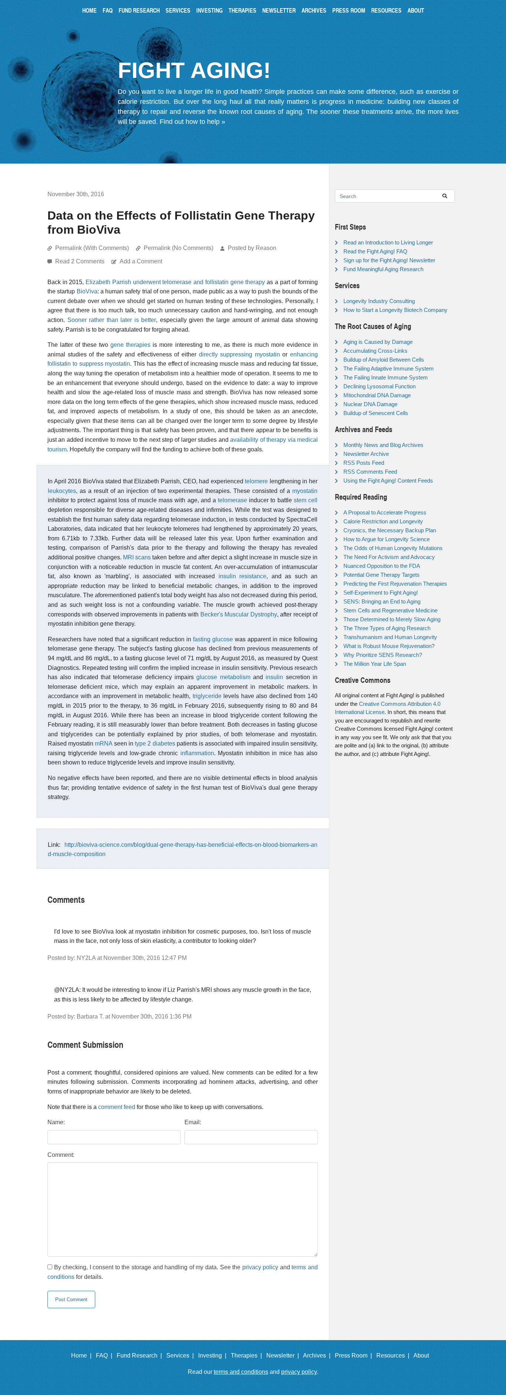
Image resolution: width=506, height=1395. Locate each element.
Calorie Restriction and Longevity (383, 521)
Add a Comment (141, 261)
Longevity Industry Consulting (379, 301)
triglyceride (207, 696)
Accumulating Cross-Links (375, 351)
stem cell (305, 500)
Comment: (60, 1155)
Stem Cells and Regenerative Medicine (390, 610)
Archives (314, 10)
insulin (274, 677)
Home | (82, 1355)
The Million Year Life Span (374, 664)
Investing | (213, 1355)
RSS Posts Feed (363, 463)
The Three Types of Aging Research (386, 628)
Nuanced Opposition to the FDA (381, 566)
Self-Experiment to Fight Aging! (380, 592)
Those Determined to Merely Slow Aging (391, 619)
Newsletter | (284, 1355)
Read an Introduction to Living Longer (388, 242)
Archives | (318, 1355)
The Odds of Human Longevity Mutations (393, 548)
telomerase (232, 500)
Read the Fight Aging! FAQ (375, 251)
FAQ (108, 10)
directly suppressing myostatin (239, 354)
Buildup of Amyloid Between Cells (383, 359)
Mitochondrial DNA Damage (377, 395)
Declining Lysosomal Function (379, 386)
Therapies (242, 10)
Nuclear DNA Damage (370, 404)
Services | (181, 1355)
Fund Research (139, 10)
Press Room (348, 10)
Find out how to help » (192, 121)
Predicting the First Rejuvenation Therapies (395, 583)
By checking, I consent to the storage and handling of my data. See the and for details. (182, 1272)
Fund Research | (141, 1355)
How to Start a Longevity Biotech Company (395, 310)
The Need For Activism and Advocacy (389, 557)
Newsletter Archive (366, 454)
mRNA (104, 743)
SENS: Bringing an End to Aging (381, 601)
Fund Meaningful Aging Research (383, 269)
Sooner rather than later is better (111, 320)
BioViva (87, 291)
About (415, 10)
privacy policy (260, 1267)
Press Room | (355, 1355)
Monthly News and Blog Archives (383, 445)
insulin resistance (243, 576)
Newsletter (279, 10)
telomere (256, 481)
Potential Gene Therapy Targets (381, 575)
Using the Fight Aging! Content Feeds (388, 480)
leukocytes (62, 491)
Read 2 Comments (80, 261)
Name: (56, 1122)
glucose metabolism (223, 677)
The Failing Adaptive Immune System (388, 368)
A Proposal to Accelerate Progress (384, 512)
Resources (386, 10)
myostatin (304, 491)
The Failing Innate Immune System (385, 377)
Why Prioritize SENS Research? (382, 655)
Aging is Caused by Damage (378, 342)
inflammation (197, 753)
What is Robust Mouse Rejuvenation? (389, 646)
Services (178, 10)
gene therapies (130, 345)
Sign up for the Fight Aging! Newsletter (389, 260)
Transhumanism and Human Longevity (390, 637)
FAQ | (105, 1355)
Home (89, 10)
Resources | (394, 1355)
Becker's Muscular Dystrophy (238, 614)
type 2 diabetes (155, 743)
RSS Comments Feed (370, 471)
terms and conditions (241, 1372)
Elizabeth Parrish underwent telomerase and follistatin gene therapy (175, 282)
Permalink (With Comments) (92, 248)
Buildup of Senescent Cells (375, 413)
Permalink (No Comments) (178, 248)
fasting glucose (213, 639)
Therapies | (248, 1355)
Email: (192, 1122)
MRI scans (137, 557)
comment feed (116, 1107)
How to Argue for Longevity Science (386, 539)
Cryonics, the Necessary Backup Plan (389, 530)
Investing (209, 10)
